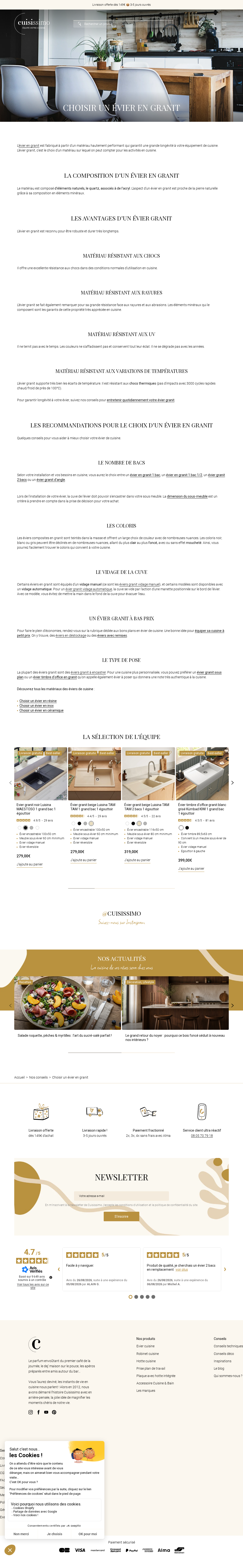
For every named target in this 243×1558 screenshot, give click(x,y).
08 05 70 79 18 (202, 1136)
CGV (3, 1473)
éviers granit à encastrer (88, 672)
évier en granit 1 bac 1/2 (184, 475)
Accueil (19, 1077)
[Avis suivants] (225, 1269)
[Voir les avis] (41, 820)
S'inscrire (121, 1216)
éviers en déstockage (71, 635)
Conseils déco (224, 1354)
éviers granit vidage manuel (139, 584)
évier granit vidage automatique (88, 589)
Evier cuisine (145, 1346)
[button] (212, 24)
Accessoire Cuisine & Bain (155, 1383)
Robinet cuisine (147, 1354)
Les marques (145, 1390)
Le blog (219, 1368)
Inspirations (222, 1361)
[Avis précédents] (58, 1269)
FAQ (3, 1480)
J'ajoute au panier (30, 864)
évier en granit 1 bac (145, 475)
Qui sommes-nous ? (228, 1376)
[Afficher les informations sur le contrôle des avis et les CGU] (51, 1277)
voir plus (182, 1269)
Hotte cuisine (146, 1361)
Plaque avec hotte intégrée (155, 1376)
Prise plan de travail (150, 1368)
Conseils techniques (228, 1346)
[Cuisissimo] (32, 23)
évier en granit (29, 145)
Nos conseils (38, 1077)
